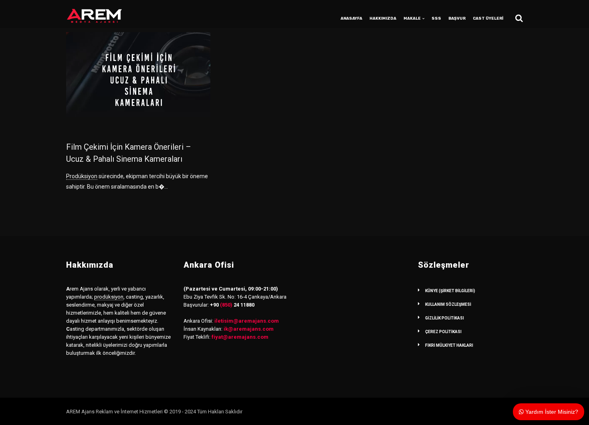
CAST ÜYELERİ (488, 18)
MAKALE (412, 18)
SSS (436, 18)
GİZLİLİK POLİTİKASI (444, 318)
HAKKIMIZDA (382, 18)
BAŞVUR (457, 18)
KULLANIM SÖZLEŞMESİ (448, 304)
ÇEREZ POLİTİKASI (443, 331)
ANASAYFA (351, 18)
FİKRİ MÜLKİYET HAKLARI (449, 345)
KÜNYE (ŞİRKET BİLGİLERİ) (450, 291)
